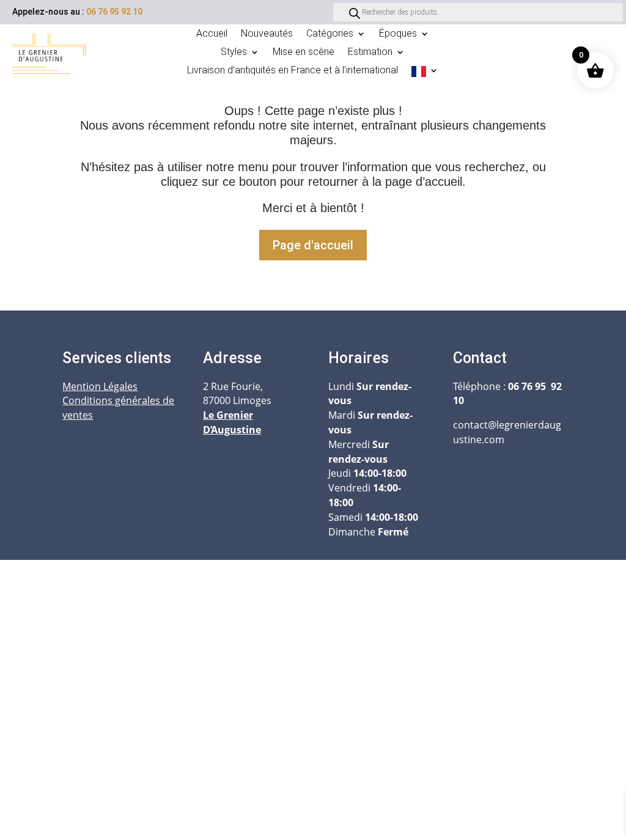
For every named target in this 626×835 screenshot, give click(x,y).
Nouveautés (267, 34)
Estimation (370, 52)
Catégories (329, 34)
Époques (398, 34)
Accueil (211, 34)
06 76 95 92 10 (114, 12)
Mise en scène (303, 52)
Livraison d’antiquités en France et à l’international (292, 71)
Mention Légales (100, 386)
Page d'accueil (313, 245)
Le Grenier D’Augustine (232, 422)
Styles (234, 52)
